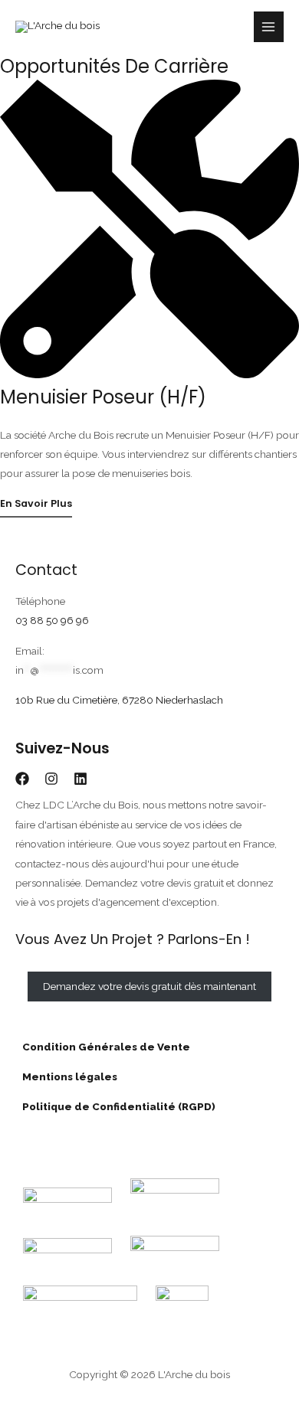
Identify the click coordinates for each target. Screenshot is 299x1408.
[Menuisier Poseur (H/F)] (149, 374)
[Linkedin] (80, 779)
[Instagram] (51, 779)
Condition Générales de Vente (102, 1046)
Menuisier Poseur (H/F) (103, 397)
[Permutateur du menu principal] (269, 26)
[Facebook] (22, 779)
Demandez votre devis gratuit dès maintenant (149, 986)
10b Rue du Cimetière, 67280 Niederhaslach (119, 700)
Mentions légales (66, 1076)
